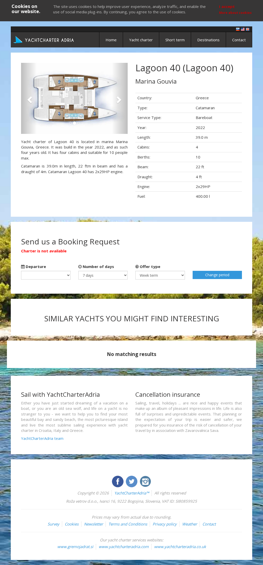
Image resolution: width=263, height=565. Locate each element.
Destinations (208, 39)
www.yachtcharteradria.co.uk (180, 546)
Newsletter (93, 524)
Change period (217, 274)
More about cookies (235, 13)
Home (111, 39)
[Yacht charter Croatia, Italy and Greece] (243, 29)
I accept (227, 6)
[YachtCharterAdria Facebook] (118, 480)
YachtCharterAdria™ (131, 492)
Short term (175, 39)
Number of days (98, 266)
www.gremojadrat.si (75, 546)
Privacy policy (165, 524)
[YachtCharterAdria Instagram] (145, 480)
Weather (189, 524)
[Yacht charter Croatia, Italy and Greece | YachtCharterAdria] (44, 39)
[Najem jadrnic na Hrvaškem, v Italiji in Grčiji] (238, 29)
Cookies (72, 524)
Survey (53, 524)
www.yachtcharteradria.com (124, 546)
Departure (35, 266)
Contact (239, 39)
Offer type (149, 266)
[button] (29, 98)
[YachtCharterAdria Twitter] (132, 480)
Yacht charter (141, 39)
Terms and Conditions (127, 524)
